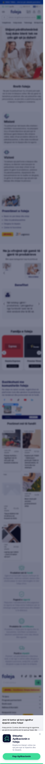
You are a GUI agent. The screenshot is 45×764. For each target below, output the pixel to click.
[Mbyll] (40, 734)
